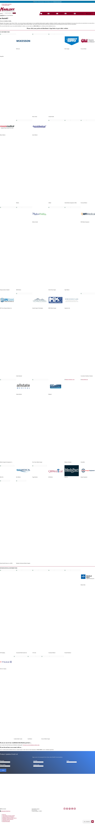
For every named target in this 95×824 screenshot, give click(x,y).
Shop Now (89, 13)
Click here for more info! (57, 1)
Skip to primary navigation (6, 4)
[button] (93, 13)
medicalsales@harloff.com (5, 811)
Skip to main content (5, 5)
